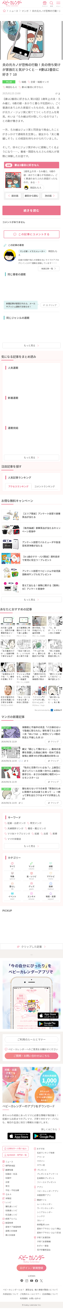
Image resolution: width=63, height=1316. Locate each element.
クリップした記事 (31, 946)
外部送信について (10, 1294)
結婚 (24, 81)
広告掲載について (50, 1294)
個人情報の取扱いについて (46, 1289)
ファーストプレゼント (46, 1182)
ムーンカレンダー (44, 1204)
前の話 (14, 195)
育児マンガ (35, 823)
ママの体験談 (14, 838)
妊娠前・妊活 (11, 1173)
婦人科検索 (10, 1235)
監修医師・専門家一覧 (17, 1155)
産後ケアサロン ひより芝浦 (47, 1232)
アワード (41, 1156)
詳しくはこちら (49, 1129)
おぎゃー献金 (43, 1245)
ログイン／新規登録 (31, 1268)
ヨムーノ (41, 1220)
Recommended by (42, 710)
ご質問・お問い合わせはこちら (31, 1056)
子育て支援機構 (44, 1241)
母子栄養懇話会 (44, 1249)
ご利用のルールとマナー (31, 1039)
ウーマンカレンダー (45, 1208)
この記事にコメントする (34, 234)
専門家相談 (10, 1165)
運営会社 (29, 1289)
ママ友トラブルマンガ (18, 833)
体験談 (8, 1198)
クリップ (51, 305)
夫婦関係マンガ (15, 828)
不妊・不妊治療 (12, 1190)
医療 (55, 833)
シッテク (41, 1216)
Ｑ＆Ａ (8, 1194)
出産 (46, 833)
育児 (7, 1186)
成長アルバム (11, 1218)
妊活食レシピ (11, 1214)
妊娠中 (8, 1177)
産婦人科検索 (11, 1230)
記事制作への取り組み (17, 1148)
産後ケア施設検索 (13, 1226)
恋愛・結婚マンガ (40, 81)
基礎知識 (9, 1169)
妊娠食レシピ (11, 1210)
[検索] (51, 4)
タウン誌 (41, 1165)
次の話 (48, 195)
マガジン (41, 1160)
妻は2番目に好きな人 (32, 87)
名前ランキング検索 (45, 1152)
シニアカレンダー (44, 1212)
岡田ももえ (11, 87)
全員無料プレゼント (45, 1178)
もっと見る (29, 345)
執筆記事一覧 (47, 268)
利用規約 (24, 1298)
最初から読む (31, 195)
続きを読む (32, 210)
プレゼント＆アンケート (47, 1173)
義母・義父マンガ (37, 828)
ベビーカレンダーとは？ (13, 1289)
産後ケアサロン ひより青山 (47, 1228)
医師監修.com (43, 1224)
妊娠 (37, 833)
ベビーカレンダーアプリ (47, 1191)
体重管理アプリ (44, 1195)
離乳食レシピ (11, 1206)
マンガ (25, 10)
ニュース (13, 10)
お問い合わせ (35, 1298)
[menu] (58, 4)
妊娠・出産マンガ (16, 823)
